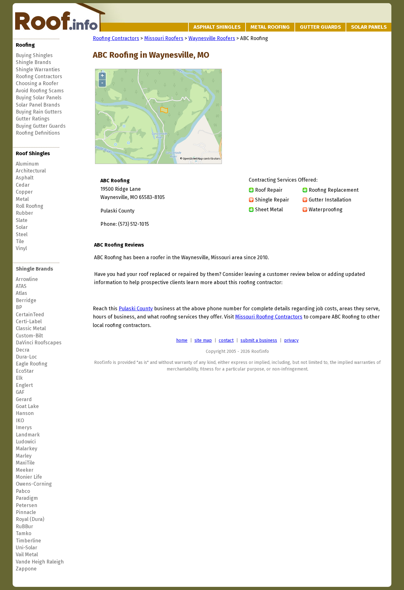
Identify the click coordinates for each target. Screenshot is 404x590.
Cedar (23, 185)
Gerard (24, 399)
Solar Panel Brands (38, 105)
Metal (22, 199)
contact (226, 340)
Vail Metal (27, 555)
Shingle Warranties (38, 70)
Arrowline (27, 279)
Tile (20, 241)
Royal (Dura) (30, 519)
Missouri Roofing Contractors (268, 317)
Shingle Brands (33, 62)
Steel (21, 234)
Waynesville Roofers (211, 38)
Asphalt (24, 178)
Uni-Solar (26, 548)
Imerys (24, 427)
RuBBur (24, 526)
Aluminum (27, 164)
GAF (20, 392)
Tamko (23, 533)
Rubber (24, 213)
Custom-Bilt (29, 336)
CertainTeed (30, 315)
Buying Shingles (34, 55)
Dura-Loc (26, 357)
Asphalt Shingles (217, 27)
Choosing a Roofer (37, 83)
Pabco (23, 491)
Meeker (24, 470)
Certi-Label (29, 321)
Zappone (26, 569)
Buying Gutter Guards (41, 126)
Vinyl (21, 248)
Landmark (28, 435)
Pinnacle (26, 512)
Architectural (31, 171)
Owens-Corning (34, 484)
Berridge (26, 300)
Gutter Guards (320, 27)
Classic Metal (31, 328)
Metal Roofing (270, 27)
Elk (19, 378)
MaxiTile (25, 463)
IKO (20, 421)
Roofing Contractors (39, 76)
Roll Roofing (29, 206)
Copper (24, 192)
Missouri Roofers (163, 38)
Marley (24, 456)
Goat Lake (27, 406)
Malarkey (26, 449)
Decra (22, 350)
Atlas (21, 293)
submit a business (259, 340)
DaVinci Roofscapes (39, 343)
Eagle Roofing (31, 364)
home (181, 340)
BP (19, 307)
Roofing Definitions (38, 133)
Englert (24, 385)
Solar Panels (369, 27)
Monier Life (29, 477)
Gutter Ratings (33, 119)
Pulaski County (136, 309)
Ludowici (26, 442)
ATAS (21, 286)
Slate (21, 220)
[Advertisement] (329, 117)
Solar (22, 227)
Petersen (26, 505)
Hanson (25, 413)
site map (203, 340)
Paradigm (27, 498)
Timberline (28, 541)
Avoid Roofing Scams (40, 91)
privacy (291, 340)
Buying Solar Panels (39, 98)
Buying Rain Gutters (39, 112)
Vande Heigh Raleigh (40, 562)
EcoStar (25, 371)
